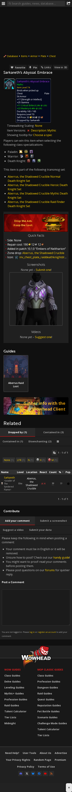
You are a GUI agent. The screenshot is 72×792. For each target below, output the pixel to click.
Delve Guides (12, 681)
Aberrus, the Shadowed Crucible (32, 483)
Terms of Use (46, 766)
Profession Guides (15, 699)
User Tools (29, 753)
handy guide (61, 557)
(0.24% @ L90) (40, 105)
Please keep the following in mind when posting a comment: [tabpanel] (36, 586)
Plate (43, 56)
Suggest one (43, 337)
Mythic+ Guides (14, 693)
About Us (45, 753)
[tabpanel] (36, 476)
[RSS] (51, 773)
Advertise (61, 753)
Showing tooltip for (20, 135)
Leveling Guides (14, 687)
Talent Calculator (15, 711)
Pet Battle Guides (48, 711)
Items (24, 56)
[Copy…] (54, 452)
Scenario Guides (47, 717)
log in (32, 632)
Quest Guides (45, 699)
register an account (47, 632)
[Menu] (3, 3)
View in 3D (60, 67)
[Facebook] (39, 773)
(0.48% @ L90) (35, 108)
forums (50, 570)
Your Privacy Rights (18, 759)
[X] (27, 773)
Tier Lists (10, 717)
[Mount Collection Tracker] (36, 406)
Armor (34, 56)
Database (12, 56)
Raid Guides (11, 705)
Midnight (10, 723)
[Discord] (20, 773)
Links (47, 67)
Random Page (42, 759)
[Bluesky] (33, 773)
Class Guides (12, 675)
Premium (60, 759)
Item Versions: (16, 130)
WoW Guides (12, 669)
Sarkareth (9, 477)
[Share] (68, 3)
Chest (52, 56)
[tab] (17, 432)
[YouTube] (45, 773)
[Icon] (9, 84)
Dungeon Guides (47, 687)
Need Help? (12, 753)
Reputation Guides (49, 705)
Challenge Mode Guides (52, 723)
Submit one (43, 270)
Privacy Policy (25, 766)
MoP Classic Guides (50, 669)
